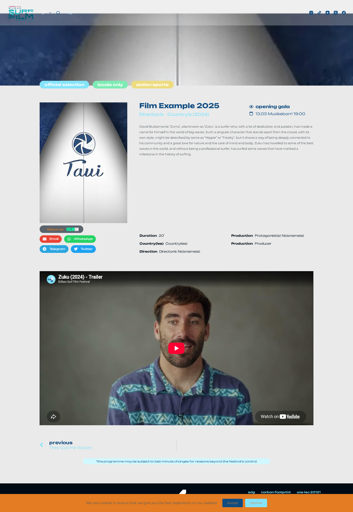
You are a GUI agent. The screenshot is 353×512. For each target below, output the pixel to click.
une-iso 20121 (309, 492)
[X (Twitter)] (336, 13)
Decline (256, 503)
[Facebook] (344, 13)
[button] (51, 239)
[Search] (58, 13)
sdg (251, 492)
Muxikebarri (280, 114)
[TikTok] (319, 13)
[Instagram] (311, 13)
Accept (232, 503)
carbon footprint (276, 492)
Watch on (55, 229)
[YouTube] (327, 13)
